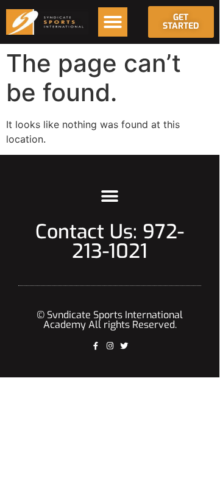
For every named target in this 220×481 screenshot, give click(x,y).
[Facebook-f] (96, 346)
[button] (112, 22)
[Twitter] (124, 346)
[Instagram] (110, 346)
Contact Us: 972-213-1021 (109, 241)
